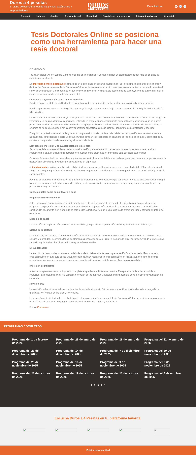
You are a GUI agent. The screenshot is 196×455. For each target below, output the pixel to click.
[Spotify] (167, 6)
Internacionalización (147, 16)
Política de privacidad (98, 450)
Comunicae (43, 307)
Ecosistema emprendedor (116, 16)
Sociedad (91, 16)
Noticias (40, 16)
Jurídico (54, 16)
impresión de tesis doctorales (49, 84)
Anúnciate (169, 16)
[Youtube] (171, 6)
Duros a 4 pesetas (28, 2)
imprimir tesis (39, 167)
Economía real (73, 16)
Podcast (25, 16)
